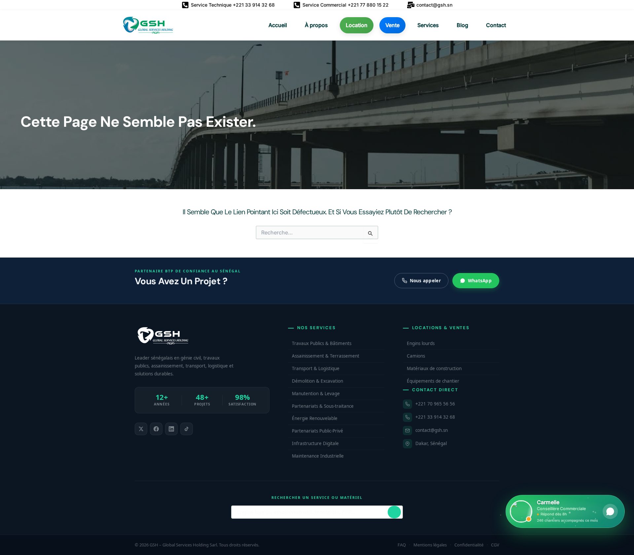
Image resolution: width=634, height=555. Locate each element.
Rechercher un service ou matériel (316, 497)
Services (428, 25)
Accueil (277, 25)
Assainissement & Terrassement (325, 356)
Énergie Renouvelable (314, 418)
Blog (462, 25)
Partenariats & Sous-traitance (323, 406)
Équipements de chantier (433, 381)
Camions (416, 356)
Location (357, 25)
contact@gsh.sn (431, 430)
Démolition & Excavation (317, 381)
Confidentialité (468, 545)
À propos (316, 25)
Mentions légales (430, 545)
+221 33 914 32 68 (435, 417)
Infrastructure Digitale (315, 443)
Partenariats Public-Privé (317, 431)
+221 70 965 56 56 (435, 404)
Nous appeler (425, 281)
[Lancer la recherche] (394, 512)
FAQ (402, 545)
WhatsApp (480, 281)
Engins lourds (421, 343)
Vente (392, 25)
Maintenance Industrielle (318, 456)
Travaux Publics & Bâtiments (321, 343)
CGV (495, 545)
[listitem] (141, 429)
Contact (496, 25)
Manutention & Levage (316, 394)
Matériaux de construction (434, 368)
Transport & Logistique (315, 368)
